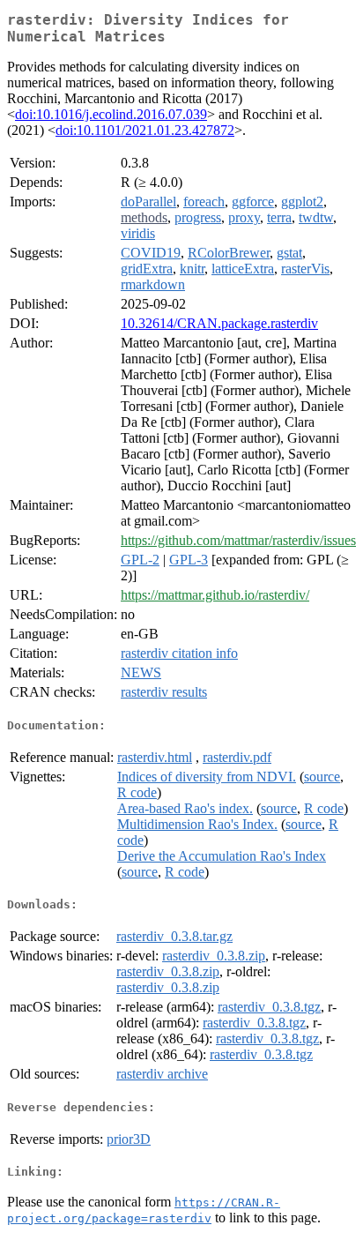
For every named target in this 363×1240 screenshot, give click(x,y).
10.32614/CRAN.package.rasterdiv (219, 323)
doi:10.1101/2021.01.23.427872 (145, 130)
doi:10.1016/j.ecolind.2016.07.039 (111, 114)
